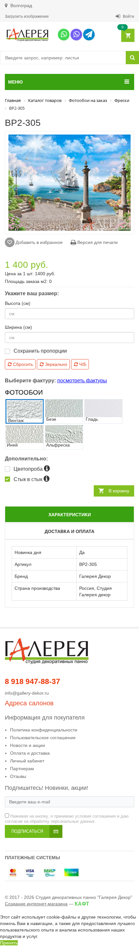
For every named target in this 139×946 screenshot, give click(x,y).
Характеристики (69, 514)
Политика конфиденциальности (43, 729)
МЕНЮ (15, 82)
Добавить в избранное (39, 242)
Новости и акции (27, 745)
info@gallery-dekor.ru (27, 693)
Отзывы (18, 776)
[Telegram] (89, 34)
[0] (127, 35)
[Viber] (76, 34)
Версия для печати (97, 242)
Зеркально (55, 364)
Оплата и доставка (30, 753)
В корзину (119, 490)
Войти (128, 16)
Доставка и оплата (69, 531)
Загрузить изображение (27, 16)
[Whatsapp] (64, 34)
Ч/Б (82, 364)
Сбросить (22, 364)
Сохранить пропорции (40, 351)
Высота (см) (17, 303)
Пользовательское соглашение (43, 737)
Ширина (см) (18, 327)
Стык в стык (29, 479)
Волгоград (20, 5)
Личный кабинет (27, 760)
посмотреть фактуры (82, 380)
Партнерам (22, 768)
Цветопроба (29, 469)
